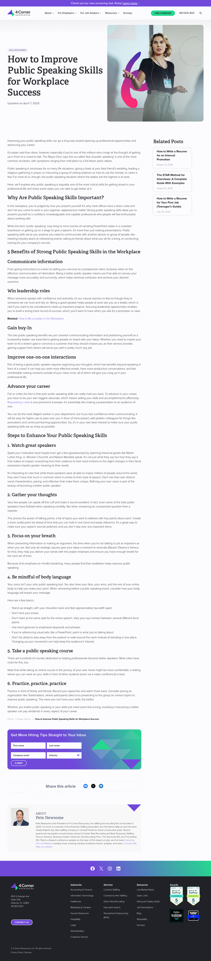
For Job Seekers (89, 13)
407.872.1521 (17, 906)
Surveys (127, 13)
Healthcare (75, 901)
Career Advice (24, 719)
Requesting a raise (18, 402)
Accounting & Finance (81, 889)
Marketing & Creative (80, 907)
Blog (139, 913)
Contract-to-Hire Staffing (115, 895)
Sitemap (27, 952)
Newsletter (142, 919)
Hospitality (75, 919)
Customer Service (79, 937)
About (48, 13)
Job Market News (145, 889)
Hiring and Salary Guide (148, 901)
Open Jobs (142, 895)
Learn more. (130, 3)
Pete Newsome (50, 817)
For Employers (66, 13)
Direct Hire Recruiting (114, 901)
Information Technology (82, 895)
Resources (111, 13)
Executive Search (112, 907)
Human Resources (79, 913)
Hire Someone (163, 13)
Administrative (77, 931)
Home (10, 719)
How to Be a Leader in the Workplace (41, 318)
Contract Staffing (112, 889)
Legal (73, 925)
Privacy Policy (17, 952)
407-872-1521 (186, 13)
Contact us (22, 922)
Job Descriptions (145, 907)
